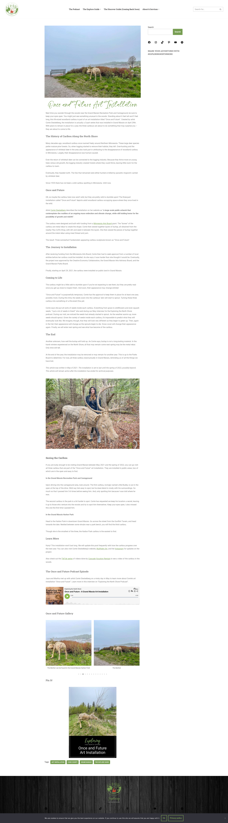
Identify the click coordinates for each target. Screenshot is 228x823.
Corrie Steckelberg (58, 210)
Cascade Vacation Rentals (99, 559)
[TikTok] (162, 43)
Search (151, 27)
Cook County (72, 762)
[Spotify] (182, 43)
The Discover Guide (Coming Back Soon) (122, 9)
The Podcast (74, 9)
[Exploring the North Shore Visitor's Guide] (12, 9)
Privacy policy (176, 818)
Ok (164, 818)
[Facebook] (149, 43)
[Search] (220, 9)
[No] (225, 818)
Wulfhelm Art (101, 549)
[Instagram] (155, 43)
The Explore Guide (102, 762)
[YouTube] (175, 43)
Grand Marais (86, 762)
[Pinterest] (169, 43)
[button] (48, 646)
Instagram (119, 549)
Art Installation (58, 762)
